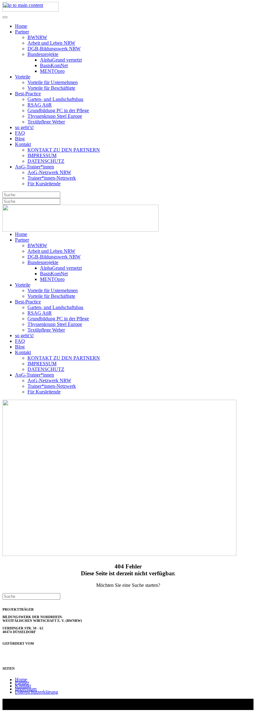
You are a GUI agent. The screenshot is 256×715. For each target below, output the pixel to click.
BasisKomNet (54, 65)
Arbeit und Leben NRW (51, 43)
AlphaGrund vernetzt (61, 59)
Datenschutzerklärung (36, 692)
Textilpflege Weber (46, 121)
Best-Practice (28, 93)
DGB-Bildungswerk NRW (54, 48)
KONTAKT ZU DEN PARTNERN (63, 149)
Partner (22, 31)
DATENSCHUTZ (45, 161)
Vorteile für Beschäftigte (51, 88)
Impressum (26, 689)
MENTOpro (52, 71)
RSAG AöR (39, 105)
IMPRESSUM (42, 155)
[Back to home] (30, 9)
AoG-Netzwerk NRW (49, 172)
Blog (20, 138)
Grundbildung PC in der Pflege (58, 110)
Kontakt (23, 144)
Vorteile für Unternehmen (52, 82)
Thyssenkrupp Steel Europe (54, 116)
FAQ (20, 133)
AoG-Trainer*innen (34, 166)
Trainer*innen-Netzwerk (51, 178)
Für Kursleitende (44, 183)
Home (21, 26)
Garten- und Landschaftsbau (55, 99)
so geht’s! (24, 127)
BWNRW (37, 37)
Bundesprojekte (42, 54)
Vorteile (22, 76)
